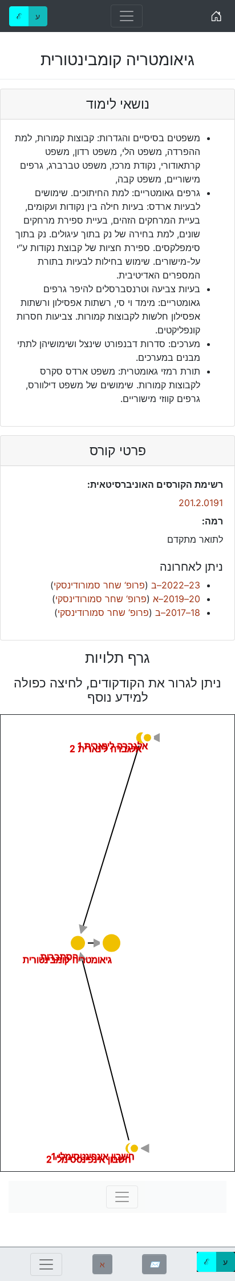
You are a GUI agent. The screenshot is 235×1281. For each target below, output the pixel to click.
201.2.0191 (201, 502)
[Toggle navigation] (127, 16)
